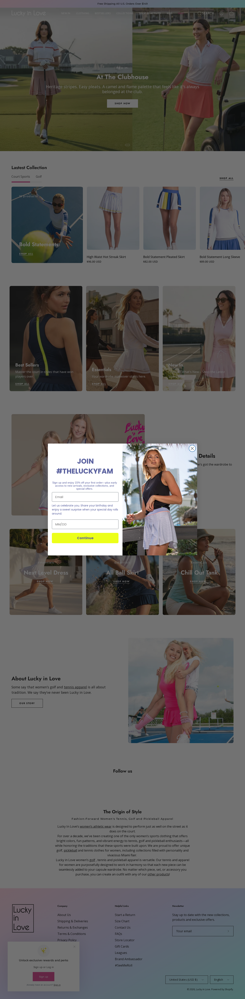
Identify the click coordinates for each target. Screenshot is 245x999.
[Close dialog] (192, 448)
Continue (85, 538)
